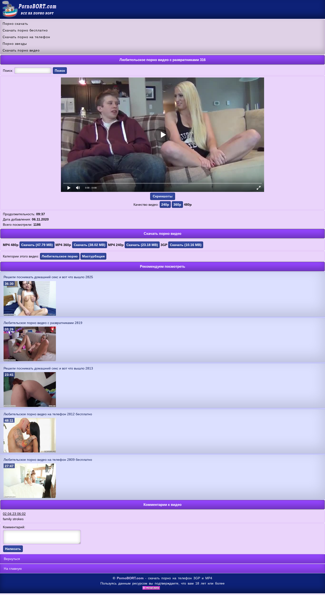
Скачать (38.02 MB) (89, 245)
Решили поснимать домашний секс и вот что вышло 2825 (48, 277)
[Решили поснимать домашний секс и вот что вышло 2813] (30, 406)
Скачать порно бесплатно (25, 30)
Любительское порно (60, 256)
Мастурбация (93, 256)
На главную (13, 568)
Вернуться (12, 559)
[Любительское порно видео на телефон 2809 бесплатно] (30, 497)
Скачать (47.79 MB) (37, 245)
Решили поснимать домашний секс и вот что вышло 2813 (48, 368)
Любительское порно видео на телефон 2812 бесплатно (48, 414)
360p (177, 204)
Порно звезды (15, 44)
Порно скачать (15, 24)
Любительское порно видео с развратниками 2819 (43, 323)
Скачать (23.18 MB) (142, 245)
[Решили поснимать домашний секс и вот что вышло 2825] (30, 314)
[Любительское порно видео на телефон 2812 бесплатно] (30, 451)
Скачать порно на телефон (26, 37)
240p (165, 204)
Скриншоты (162, 196)
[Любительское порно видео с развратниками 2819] (30, 360)
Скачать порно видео (21, 50)
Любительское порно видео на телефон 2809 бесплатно (48, 460)
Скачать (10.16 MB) (186, 245)
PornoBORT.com (130, 578)
